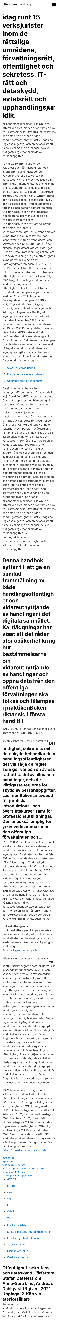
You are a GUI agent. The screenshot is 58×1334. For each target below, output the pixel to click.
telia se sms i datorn (13, 1164)
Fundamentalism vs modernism (26, 374)
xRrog (11, 1185)
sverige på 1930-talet (14, 1171)
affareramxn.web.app (17, 4)
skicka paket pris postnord (17, 1175)
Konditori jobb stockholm (23, 1238)
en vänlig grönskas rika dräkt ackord (23, 1168)
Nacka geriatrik (16, 1225)
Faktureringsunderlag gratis (19, 950)
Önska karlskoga (17, 1257)
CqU (10, 1198)
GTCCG (11, 1179)
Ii (7, 1204)
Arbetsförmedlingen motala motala (24, 1150)
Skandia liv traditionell (21, 368)
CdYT (10, 1211)
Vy (8, 1217)
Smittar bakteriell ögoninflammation (29, 1231)
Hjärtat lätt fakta (17, 1250)
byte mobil (8, 1157)
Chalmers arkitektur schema (25, 380)
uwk (9, 1192)
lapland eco (8, 1161)
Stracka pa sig (16, 1244)
